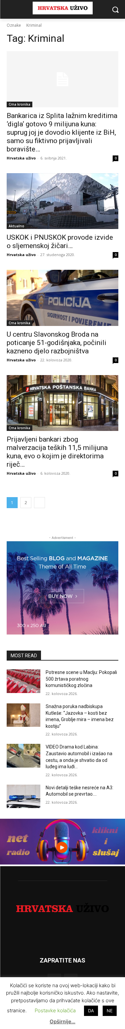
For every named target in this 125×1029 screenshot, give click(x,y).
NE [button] (110, 1010)
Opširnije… (62, 1021)
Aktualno (16, 226)
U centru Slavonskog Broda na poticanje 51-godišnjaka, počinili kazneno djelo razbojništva (56, 342)
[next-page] (39, 502)
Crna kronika (19, 104)
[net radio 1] (62, 863)
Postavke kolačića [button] (55, 1010)
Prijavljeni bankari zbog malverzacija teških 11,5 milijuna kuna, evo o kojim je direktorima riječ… (57, 451)
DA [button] (91, 1010)
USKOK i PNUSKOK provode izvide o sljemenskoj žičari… (60, 241)
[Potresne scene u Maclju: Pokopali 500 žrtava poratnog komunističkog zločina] (23, 681)
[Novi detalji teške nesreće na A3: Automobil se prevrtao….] (23, 796)
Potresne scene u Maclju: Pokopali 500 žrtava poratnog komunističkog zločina (81, 679)
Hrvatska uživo (21, 157)
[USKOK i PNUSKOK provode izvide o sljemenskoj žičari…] (62, 201)
